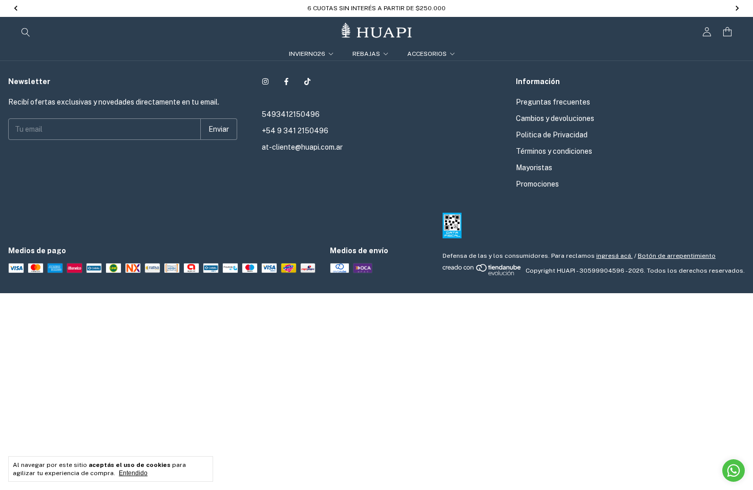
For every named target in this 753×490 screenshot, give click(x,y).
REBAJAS (366, 53)
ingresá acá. (614, 255)
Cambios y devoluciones (555, 118)
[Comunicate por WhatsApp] (733, 470)
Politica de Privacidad (552, 135)
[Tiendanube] (482, 273)
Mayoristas (534, 168)
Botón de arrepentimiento (677, 255)
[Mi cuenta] (707, 32)
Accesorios (427, 53)
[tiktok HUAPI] (307, 81)
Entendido (133, 473)
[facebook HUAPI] (286, 81)
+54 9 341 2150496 (295, 131)
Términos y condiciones (554, 151)
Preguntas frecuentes (553, 102)
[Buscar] (25, 32)
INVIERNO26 (307, 53)
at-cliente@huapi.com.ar (302, 147)
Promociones (537, 184)
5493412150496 (291, 114)
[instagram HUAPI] (265, 81)
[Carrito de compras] (727, 32)
